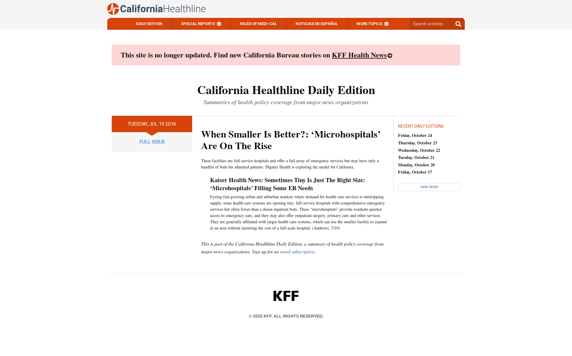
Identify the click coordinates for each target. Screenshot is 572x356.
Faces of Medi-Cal (258, 23)
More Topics (369, 23)
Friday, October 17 (415, 172)
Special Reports (198, 23)
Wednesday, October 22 (419, 150)
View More (429, 187)
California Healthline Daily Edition (286, 89)
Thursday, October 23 (417, 143)
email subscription (297, 251)
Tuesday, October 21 (416, 157)
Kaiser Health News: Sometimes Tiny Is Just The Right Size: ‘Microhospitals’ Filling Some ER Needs (287, 184)
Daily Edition (149, 23)
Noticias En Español (317, 23)
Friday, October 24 (415, 135)
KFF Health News (359, 54)
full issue (152, 142)
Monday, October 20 (416, 165)
